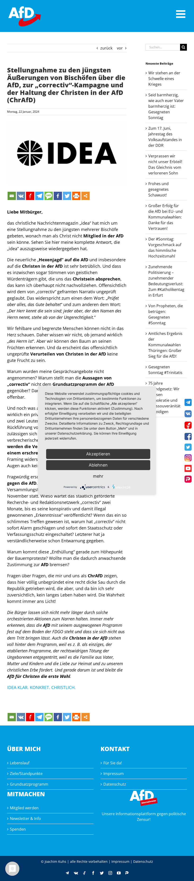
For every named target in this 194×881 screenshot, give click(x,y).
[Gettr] (30, 196)
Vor (120, 48)
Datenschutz (114, 784)
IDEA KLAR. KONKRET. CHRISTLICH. (41, 687)
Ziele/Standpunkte (26, 773)
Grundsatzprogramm (29, 784)
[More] (85, 196)
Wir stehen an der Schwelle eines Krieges (164, 78)
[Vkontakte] (21, 196)
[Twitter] (67, 196)
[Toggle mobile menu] (181, 14)
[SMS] (48, 196)
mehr (98, 476)
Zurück (106, 48)
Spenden (18, 829)
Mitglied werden (24, 807)
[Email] (12, 196)
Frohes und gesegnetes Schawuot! (158, 189)
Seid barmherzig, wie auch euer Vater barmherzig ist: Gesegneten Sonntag (166, 106)
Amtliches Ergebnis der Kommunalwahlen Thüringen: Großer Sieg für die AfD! (165, 345)
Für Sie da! (112, 762)
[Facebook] (58, 196)
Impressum (113, 773)
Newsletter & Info (25, 818)
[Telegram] (39, 196)
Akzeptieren (98, 453)
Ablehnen (98, 465)
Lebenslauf (19, 762)
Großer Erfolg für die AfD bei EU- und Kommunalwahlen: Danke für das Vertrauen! (165, 217)
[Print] (76, 196)
